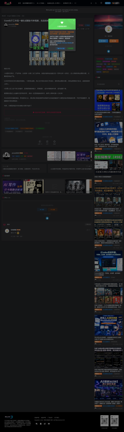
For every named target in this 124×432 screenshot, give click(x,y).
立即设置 (70, 48)
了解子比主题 (60, 48)
